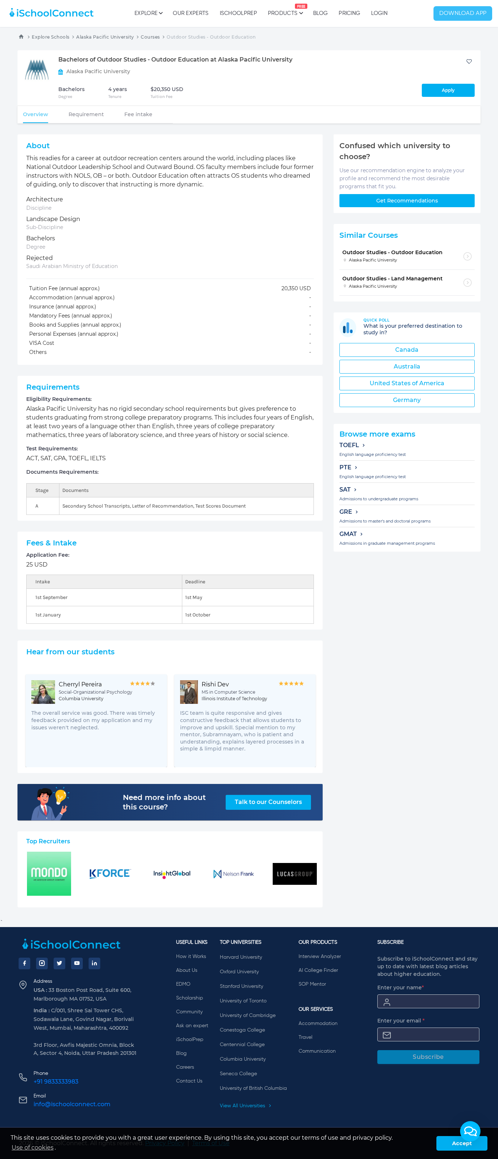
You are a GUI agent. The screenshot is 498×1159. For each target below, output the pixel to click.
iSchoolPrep (238, 13)
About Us (186, 970)
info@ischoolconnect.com (72, 1104)
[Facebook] (24, 963)
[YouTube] (77, 963)
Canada (407, 349)
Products (282, 10)
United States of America (407, 383)
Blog (320, 13)
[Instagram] (42, 963)
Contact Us (189, 1081)
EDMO (183, 984)
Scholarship (189, 998)
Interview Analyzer (320, 956)
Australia (407, 366)
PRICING (349, 13)
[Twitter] (59, 963)
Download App (463, 13)
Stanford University (241, 986)
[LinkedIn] (94, 963)
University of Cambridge (248, 1015)
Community (189, 1011)
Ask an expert (192, 1025)
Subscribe (428, 1056)
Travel (305, 1037)
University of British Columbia (253, 1088)
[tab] (35, 114)
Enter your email (401, 1020)
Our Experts (191, 13)
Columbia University (243, 1059)
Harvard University (241, 957)
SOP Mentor (312, 984)
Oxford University (239, 971)
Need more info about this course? (164, 802)
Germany (407, 400)
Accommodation (318, 1023)
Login (379, 13)
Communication (317, 1051)
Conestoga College (242, 1030)
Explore (146, 13)
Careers (185, 1067)
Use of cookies (33, 1147)
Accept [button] (462, 1143)
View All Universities (243, 1105)
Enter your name (400, 987)
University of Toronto (243, 1001)
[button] (470, 1131)
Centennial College (242, 1044)
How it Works (191, 956)
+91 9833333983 (56, 1081)
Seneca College (238, 1073)
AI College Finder (318, 970)
